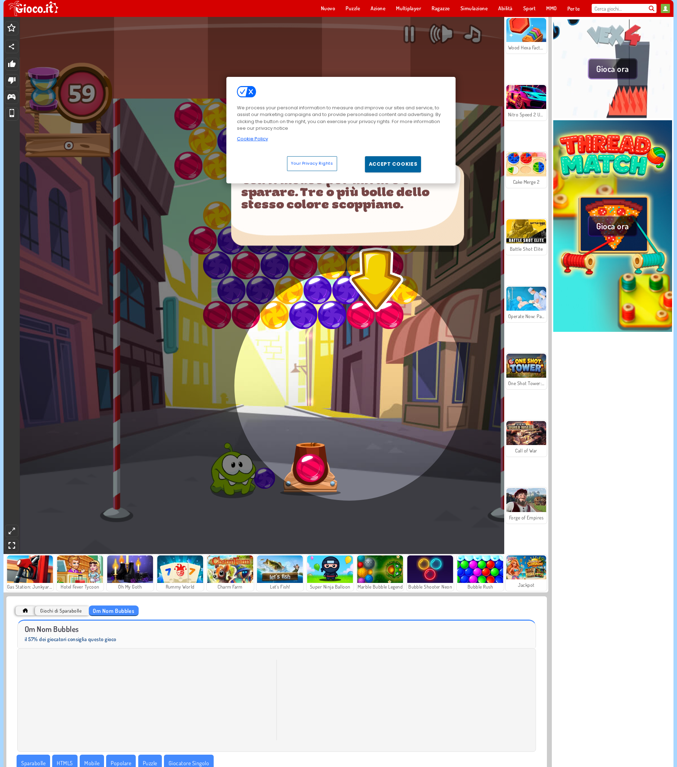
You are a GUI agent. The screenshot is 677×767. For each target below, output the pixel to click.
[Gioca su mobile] (11, 114)
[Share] (11, 46)
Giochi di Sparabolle (60, 611)
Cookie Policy (252, 138)
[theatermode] (11, 531)
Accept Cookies (393, 164)
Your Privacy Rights (312, 163)
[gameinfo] (11, 97)
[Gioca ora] (612, 116)
